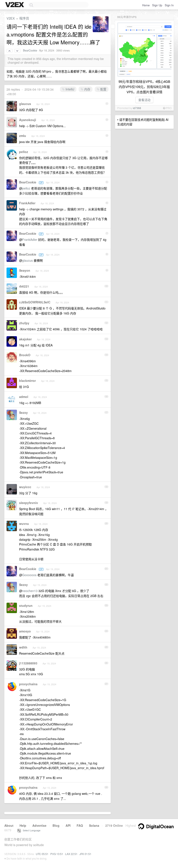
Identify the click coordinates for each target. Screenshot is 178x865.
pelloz (23, 152)
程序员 (24, 18)
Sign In (169, 5)
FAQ (80, 825)
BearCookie (30, 50)
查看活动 (144, 100)
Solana (94, 825)
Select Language (30, 830)
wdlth (23, 647)
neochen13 (30, 591)
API (68, 825)
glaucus (25, 103)
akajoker (25, 339)
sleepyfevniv (28, 503)
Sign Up (157, 5)
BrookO (24, 355)
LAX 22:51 (71, 854)
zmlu (22, 135)
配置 (102, 89)
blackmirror (27, 380)
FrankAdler (27, 203)
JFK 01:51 (85, 854)
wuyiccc (25, 487)
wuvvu (24, 523)
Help (23, 825)
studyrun (26, 605)
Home (146, 5)
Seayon (24, 270)
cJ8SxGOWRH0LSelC (34, 302)
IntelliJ (69, 89)
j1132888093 (28, 663)
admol (23, 396)
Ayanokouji (27, 120)
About (8, 825)
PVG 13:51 (56, 854)
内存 (86, 89)
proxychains (28, 684)
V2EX (11, 18)
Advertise (39, 825)
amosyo (25, 631)
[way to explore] (15, 5)
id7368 (137, 108)
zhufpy (24, 323)
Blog (56, 825)
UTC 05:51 (42, 854)
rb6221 (24, 286)
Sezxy (23, 412)
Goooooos (29, 575)
